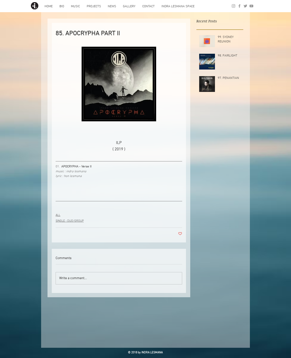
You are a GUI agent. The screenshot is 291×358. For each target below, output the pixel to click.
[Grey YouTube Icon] (251, 6)
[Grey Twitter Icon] (245, 6)
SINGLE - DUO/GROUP (70, 221)
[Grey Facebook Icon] (239, 6)
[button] (62, 6)
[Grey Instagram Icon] (233, 6)
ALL (58, 215)
